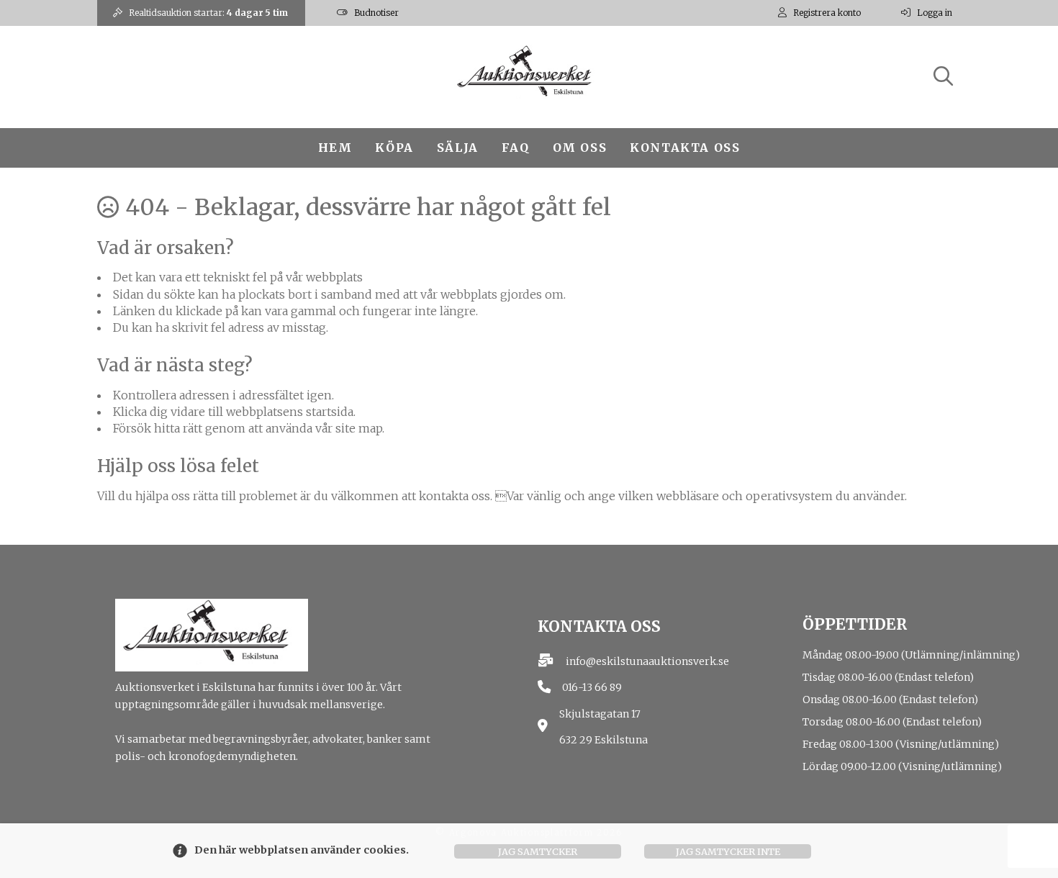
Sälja (458, 147)
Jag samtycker (537, 851)
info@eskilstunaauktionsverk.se (647, 661)
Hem (335, 147)
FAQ (516, 147)
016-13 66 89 (592, 687)
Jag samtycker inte (728, 851)
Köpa (394, 147)
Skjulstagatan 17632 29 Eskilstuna (603, 727)
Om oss (580, 147)
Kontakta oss (685, 147)
